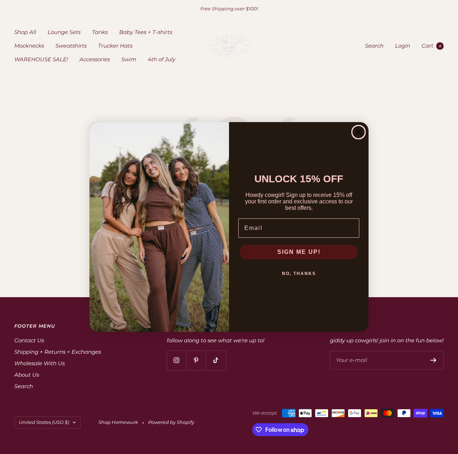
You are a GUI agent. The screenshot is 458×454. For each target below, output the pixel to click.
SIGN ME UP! (299, 252)
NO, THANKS (299, 273)
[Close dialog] (358, 132)
